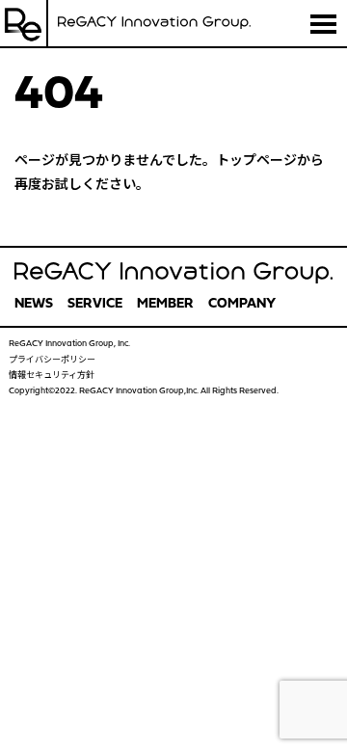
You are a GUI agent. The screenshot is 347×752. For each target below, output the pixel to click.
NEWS (33, 304)
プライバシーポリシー (52, 360)
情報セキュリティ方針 (51, 375)
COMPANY (242, 304)
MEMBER (165, 304)
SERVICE (94, 304)
